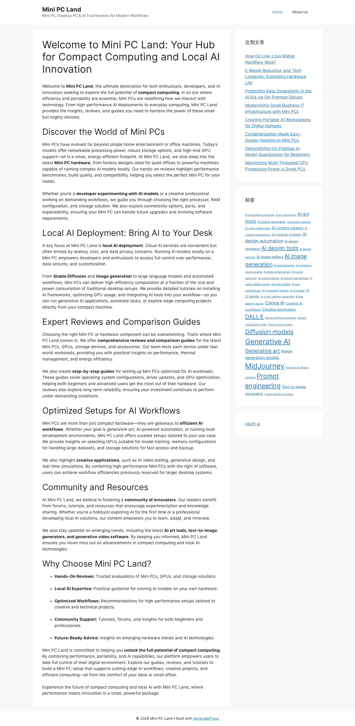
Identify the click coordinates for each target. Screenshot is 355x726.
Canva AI (274, 303)
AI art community (286, 215)
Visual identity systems (278, 394)
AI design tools (279, 248)
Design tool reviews (280, 324)
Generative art (262, 351)
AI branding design (299, 222)
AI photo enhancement (277, 272)
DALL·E (254, 316)
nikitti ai (252, 424)
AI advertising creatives (259, 215)
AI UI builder (297, 290)
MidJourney (264, 366)
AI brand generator (271, 222)
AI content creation (288, 228)
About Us (300, 12)
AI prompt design (268, 278)
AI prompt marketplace (295, 278)
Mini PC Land (61, 9)
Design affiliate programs (280, 317)
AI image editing (269, 257)
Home (277, 12)
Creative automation (279, 309)
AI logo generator (284, 265)
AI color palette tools (257, 228)
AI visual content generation (278, 296)
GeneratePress (206, 718)
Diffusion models (269, 331)
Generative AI (267, 341)
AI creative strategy (286, 234)
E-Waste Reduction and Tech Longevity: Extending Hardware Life (275, 76)
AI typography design (275, 290)
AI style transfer (281, 284)
